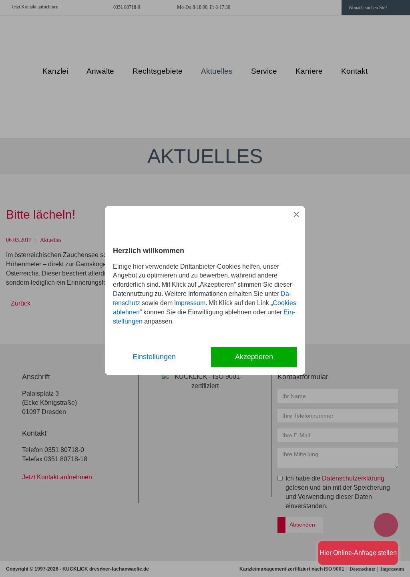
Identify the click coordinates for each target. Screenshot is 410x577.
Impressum (189, 303)
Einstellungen (154, 357)
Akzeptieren (254, 357)
